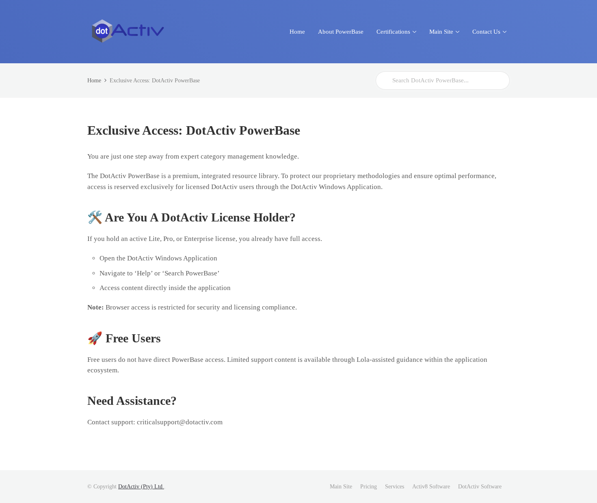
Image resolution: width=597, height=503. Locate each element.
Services (394, 487)
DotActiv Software (480, 487)
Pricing (368, 487)
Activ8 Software (431, 487)
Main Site (341, 487)
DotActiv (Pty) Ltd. (141, 487)
